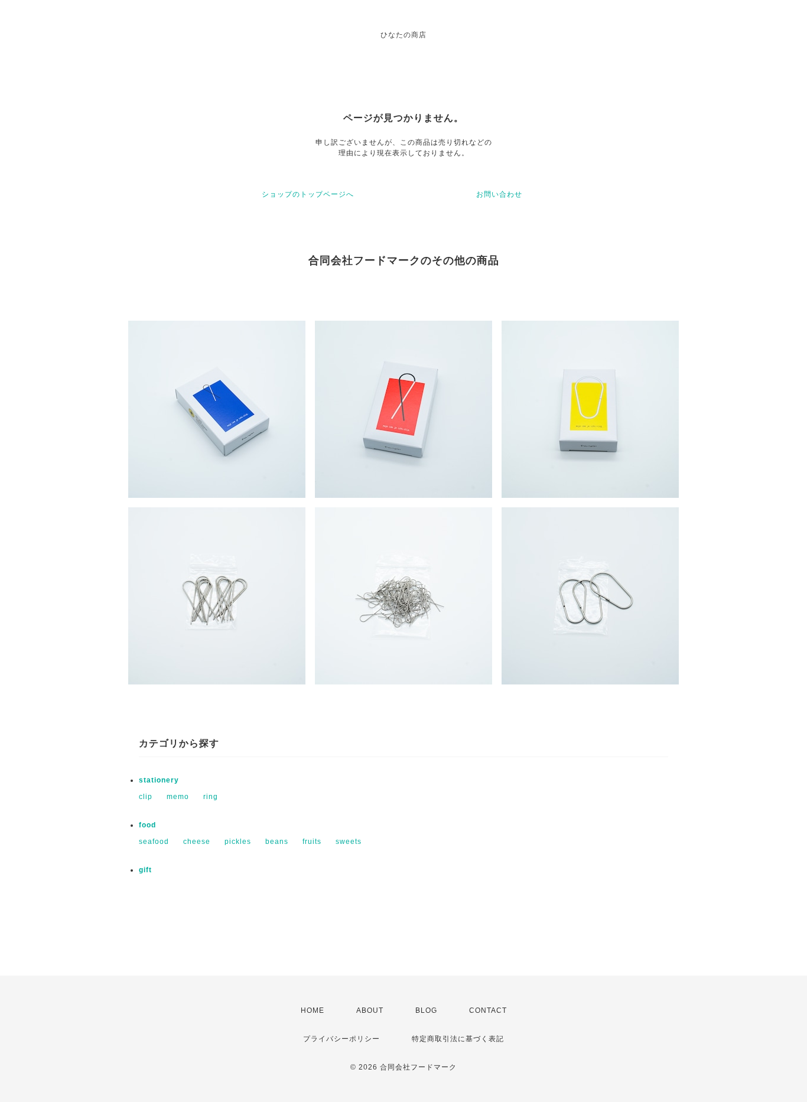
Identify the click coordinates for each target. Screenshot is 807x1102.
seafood (154, 841)
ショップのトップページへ (308, 194)
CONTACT (488, 1010)
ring (210, 797)
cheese (196, 841)
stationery (159, 780)
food (147, 825)
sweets (349, 841)
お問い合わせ (499, 194)
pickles (237, 841)
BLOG (426, 1010)
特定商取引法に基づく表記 (458, 1039)
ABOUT (369, 1010)
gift (145, 870)
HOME (312, 1010)
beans (276, 841)
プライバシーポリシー (341, 1039)
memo (178, 797)
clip (145, 797)
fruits (311, 841)
